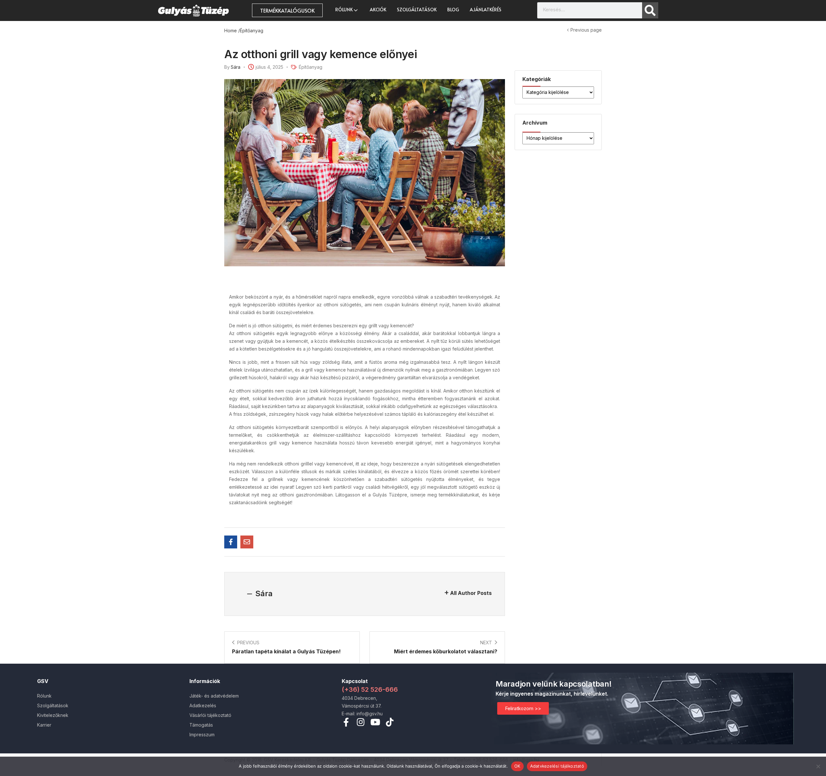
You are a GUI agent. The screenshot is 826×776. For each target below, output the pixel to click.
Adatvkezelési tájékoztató (557, 766)
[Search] (650, 10)
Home (230, 30)
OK (517, 766)
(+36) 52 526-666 (370, 689)
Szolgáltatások (417, 9)
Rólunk (344, 9)
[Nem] (818, 766)
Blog (453, 9)
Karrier (44, 725)
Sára (235, 67)
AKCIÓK (378, 9)
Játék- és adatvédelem (214, 696)
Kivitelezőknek (52, 715)
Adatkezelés (202, 705)
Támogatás (201, 725)
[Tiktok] (389, 722)
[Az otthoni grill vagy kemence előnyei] (230, 542)
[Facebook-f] (346, 722)
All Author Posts (471, 593)
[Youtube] (375, 722)
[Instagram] (360, 722)
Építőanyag (251, 30)
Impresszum (202, 734)
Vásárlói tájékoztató (210, 715)
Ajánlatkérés (485, 9)
